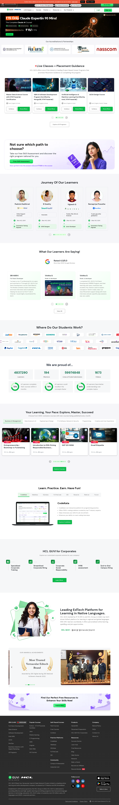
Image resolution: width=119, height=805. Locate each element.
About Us (95, 736)
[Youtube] (83, 786)
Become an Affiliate (77, 766)
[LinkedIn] (83, 781)
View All (59, 311)
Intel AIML (12, 736)
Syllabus (11, 109)
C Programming (34, 738)
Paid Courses (54, 726)
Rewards (74, 759)
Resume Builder (78, 769)
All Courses (33, 752)
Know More (23, 109)
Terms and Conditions (71, 801)
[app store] (103, 778)
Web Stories (75, 755)
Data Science (13, 729)
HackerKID (74, 726)
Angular (31, 745)
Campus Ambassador (57, 763)
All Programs (13, 752)
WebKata (53, 745)
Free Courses (54, 729)
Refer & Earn (104, 789)
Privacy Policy (84, 801)
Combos (53, 733)
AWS (30, 742)
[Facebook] (73, 781)
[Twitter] (73, 786)
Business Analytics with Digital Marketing (16, 748)
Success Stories (76, 741)
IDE (51, 755)
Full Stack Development (16, 726)
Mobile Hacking (34, 735)
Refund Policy (96, 726)
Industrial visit (54, 767)
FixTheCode (54, 752)
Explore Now (59, 705)
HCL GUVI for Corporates (79, 733)
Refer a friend (75, 762)
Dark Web (32, 749)
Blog (72, 752)
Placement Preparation (78, 729)
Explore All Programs (59, 124)
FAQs (94, 729)
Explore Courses (59, 469)
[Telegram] (78, 786)
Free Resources (76, 748)
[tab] (13, 421)
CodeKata (53, 741)
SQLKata (53, 748)
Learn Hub (74, 745)
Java (30, 731)
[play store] (103, 783)
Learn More (60, 580)
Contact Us (96, 733)
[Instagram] (78, 781)
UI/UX (10, 740)
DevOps (11, 743)
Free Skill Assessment (21, 161)
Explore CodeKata (64, 522)
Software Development (16, 733)
